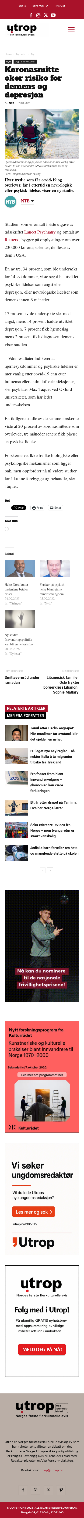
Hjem (8, 54)
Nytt (33, 54)
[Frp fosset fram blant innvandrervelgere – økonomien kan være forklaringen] (16, 779)
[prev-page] (43, 870)
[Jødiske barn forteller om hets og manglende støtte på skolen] (16, 853)
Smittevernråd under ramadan (22, 680)
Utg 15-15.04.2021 (25, 61)
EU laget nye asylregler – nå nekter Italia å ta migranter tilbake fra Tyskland (52, 756)
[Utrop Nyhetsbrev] (42, 1375)
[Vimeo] (61, 1490)
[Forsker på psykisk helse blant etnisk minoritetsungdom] (55, 568)
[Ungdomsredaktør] (42, 1253)
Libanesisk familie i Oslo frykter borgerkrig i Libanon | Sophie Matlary (61, 684)
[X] (48, 1490)
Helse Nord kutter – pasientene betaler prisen (18, 589)
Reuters (11, 239)
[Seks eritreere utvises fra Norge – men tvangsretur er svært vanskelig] (16, 830)
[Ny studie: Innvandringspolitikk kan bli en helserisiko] (20, 618)
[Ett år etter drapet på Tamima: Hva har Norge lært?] (16, 808)
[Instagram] (35, 1490)
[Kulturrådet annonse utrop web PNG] (42, 1131)
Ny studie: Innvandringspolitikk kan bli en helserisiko (19, 639)
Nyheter (21, 54)
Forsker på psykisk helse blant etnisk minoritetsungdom (52, 589)
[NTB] (14, 202)
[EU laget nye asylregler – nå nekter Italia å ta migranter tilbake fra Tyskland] (16, 756)
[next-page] (50, 870)
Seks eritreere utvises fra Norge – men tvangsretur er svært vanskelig (52, 830)
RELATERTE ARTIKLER (26, 708)
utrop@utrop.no (51, 1470)
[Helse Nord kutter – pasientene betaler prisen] (20, 568)
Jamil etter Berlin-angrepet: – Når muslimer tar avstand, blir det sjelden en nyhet (54, 733)
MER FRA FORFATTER (25, 715)
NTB (11, 103)
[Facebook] (23, 1490)
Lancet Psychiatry (40, 232)
